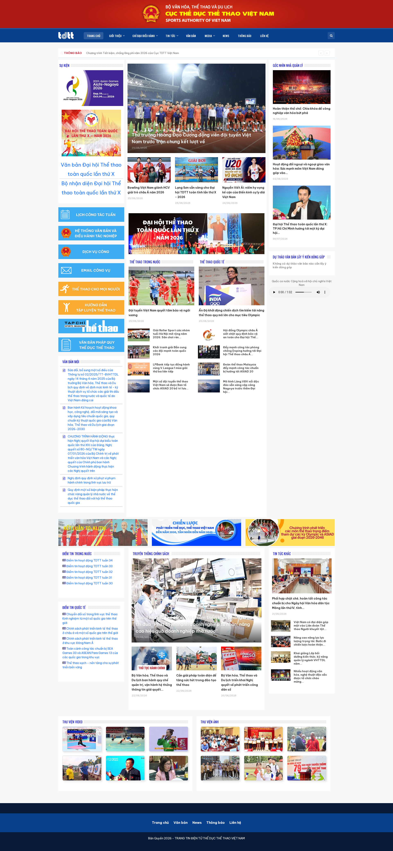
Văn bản (181, 823)
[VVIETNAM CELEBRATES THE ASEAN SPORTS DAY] (82, 729)
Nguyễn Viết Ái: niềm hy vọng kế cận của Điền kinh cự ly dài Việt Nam (243, 192)
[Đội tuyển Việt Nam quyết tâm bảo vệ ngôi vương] (161, 286)
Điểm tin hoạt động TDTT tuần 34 (89, 560)
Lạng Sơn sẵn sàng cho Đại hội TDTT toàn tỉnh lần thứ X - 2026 (195, 192)
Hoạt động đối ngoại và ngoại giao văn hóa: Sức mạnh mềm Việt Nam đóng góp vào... (301, 168)
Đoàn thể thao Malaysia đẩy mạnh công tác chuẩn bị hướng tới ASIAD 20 (241, 368)
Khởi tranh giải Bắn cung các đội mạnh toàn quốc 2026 (169, 351)
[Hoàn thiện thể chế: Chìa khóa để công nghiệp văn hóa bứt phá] (302, 70)
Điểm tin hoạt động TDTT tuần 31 (89, 577)
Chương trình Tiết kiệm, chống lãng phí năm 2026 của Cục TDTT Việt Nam (132, 53)
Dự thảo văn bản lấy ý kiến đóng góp (299, 257)
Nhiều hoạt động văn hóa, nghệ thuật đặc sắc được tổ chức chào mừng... (310, 676)
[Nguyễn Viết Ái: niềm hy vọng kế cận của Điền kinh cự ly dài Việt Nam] (243, 170)
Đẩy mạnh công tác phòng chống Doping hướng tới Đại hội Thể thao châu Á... (242, 351)
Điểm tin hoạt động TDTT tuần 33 (89, 566)
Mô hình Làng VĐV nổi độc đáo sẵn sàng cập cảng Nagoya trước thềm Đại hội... (241, 386)
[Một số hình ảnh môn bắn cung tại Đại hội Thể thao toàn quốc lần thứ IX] (82, 758)
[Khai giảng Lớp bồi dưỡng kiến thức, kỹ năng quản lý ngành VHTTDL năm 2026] (280, 657)
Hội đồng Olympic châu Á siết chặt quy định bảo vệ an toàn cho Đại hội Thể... (240, 334)
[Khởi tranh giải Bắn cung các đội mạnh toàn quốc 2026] (139, 351)
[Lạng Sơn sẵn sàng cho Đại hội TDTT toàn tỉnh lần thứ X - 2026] (196, 170)
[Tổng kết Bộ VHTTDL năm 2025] (168, 729)
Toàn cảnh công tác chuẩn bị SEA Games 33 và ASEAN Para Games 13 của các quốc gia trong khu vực (90, 653)
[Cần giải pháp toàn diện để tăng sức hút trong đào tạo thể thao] (196, 658)
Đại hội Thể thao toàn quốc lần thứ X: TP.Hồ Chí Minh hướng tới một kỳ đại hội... (300, 228)
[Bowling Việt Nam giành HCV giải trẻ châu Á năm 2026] (149, 170)
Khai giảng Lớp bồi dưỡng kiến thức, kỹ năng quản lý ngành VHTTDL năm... (311, 658)
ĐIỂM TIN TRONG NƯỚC (76, 553)
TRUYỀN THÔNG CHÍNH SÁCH (151, 553)
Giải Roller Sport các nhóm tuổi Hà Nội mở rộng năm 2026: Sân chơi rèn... (171, 334)
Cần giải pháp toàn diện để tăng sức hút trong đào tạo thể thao (196, 680)
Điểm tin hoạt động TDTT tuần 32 (89, 572)
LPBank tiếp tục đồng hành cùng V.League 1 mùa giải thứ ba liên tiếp (171, 368)
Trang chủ (160, 823)
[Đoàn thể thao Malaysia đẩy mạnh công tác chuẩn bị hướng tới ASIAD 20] (209, 369)
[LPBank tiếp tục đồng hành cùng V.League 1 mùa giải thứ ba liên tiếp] (139, 369)
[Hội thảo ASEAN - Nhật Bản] (168, 758)
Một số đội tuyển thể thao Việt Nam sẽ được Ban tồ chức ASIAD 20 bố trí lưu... (171, 385)
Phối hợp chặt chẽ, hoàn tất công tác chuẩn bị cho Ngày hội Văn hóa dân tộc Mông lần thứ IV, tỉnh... (301, 603)
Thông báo (215, 823)
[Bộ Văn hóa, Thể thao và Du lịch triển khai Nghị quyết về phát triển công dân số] (241, 658)
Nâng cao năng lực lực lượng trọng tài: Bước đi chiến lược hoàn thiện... (310, 641)
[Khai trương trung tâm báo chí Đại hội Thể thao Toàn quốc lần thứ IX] (125, 758)
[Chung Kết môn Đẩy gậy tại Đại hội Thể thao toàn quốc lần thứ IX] (125, 729)
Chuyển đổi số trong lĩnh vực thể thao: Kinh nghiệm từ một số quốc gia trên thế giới (90, 618)
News (197, 823)
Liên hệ (235, 823)
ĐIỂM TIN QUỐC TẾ (74, 607)
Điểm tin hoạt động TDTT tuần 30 (89, 583)
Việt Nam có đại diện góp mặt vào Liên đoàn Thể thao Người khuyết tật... (311, 625)
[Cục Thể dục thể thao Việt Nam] (65, 35)
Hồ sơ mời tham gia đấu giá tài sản (85, 53)
